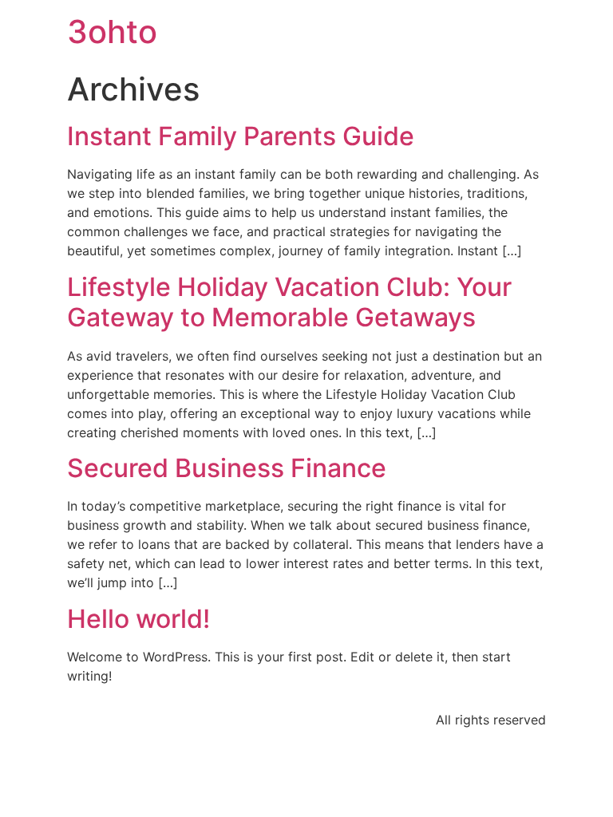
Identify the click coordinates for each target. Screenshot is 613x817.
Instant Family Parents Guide (240, 136)
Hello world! (138, 618)
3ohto (112, 31)
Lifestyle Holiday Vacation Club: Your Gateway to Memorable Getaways (289, 302)
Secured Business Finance (226, 467)
